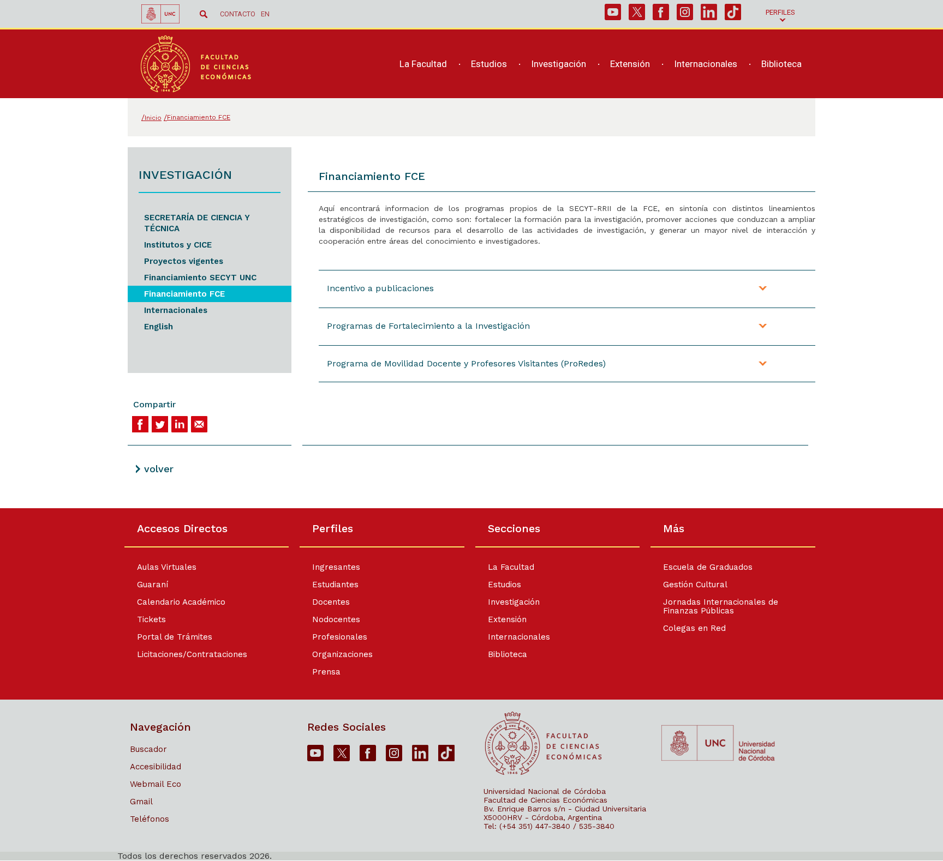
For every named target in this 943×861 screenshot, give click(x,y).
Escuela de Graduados (708, 567)
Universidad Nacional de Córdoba (545, 791)
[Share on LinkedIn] (179, 424)
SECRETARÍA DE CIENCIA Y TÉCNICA (196, 223)
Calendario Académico (181, 602)
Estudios (504, 584)
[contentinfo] (471, 684)
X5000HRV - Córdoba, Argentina (543, 817)
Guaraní (152, 584)
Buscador (148, 749)
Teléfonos (149, 819)
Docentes (331, 602)
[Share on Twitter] (160, 424)
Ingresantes (336, 567)
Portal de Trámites (174, 637)
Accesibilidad (155, 767)
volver (159, 468)
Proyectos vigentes (183, 261)
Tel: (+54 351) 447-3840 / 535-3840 (549, 826)
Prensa (326, 672)
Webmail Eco (155, 784)
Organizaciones (342, 654)
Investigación (514, 602)
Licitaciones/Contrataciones (192, 654)
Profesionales (339, 637)
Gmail (141, 801)
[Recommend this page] (199, 424)
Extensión (507, 619)
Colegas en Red (694, 628)
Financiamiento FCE (184, 294)
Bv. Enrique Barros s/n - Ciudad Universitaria (565, 808)
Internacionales (175, 310)
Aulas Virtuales (166, 567)
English (158, 327)
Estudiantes (335, 584)
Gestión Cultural (695, 584)
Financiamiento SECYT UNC (200, 277)
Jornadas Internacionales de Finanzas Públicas (720, 606)
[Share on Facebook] (140, 424)
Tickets (151, 619)
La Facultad (511, 567)
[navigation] (594, 64)
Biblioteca (507, 654)
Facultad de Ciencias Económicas (545, 800)
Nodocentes (336, 619)
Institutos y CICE (178, 245)
